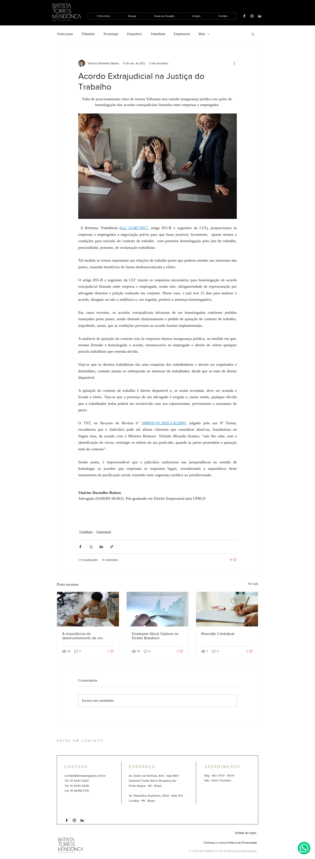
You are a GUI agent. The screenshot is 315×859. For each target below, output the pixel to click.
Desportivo (134, 34)
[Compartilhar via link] (112, 547)
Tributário (88, 34)
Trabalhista (157, 34)
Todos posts (65, 34)
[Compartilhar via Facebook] (80, 547)
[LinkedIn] (82, 820)
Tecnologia (110, 34)
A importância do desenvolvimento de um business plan (82, 636)
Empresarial (182, 34)
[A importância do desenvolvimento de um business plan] (88, 609)
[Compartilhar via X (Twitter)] (91, 547)
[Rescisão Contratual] (227, 609)
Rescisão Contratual (217, 634)
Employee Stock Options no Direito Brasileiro (155, 636)
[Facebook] (244, 16)
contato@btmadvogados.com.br (85, 775)
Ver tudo (253, 583)
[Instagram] (252, 16)
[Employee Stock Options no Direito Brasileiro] (158, 609)
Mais (201, 34)
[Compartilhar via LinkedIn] (101, 547)
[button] (253, 34)
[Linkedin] (260, 16)
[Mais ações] (234, 63)
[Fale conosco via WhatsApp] (304, 848)
